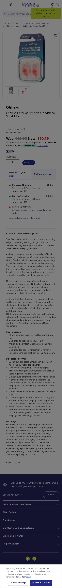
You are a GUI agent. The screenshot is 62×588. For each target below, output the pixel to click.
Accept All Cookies (41, 583)
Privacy (25, 577)
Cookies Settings (18, 583)
